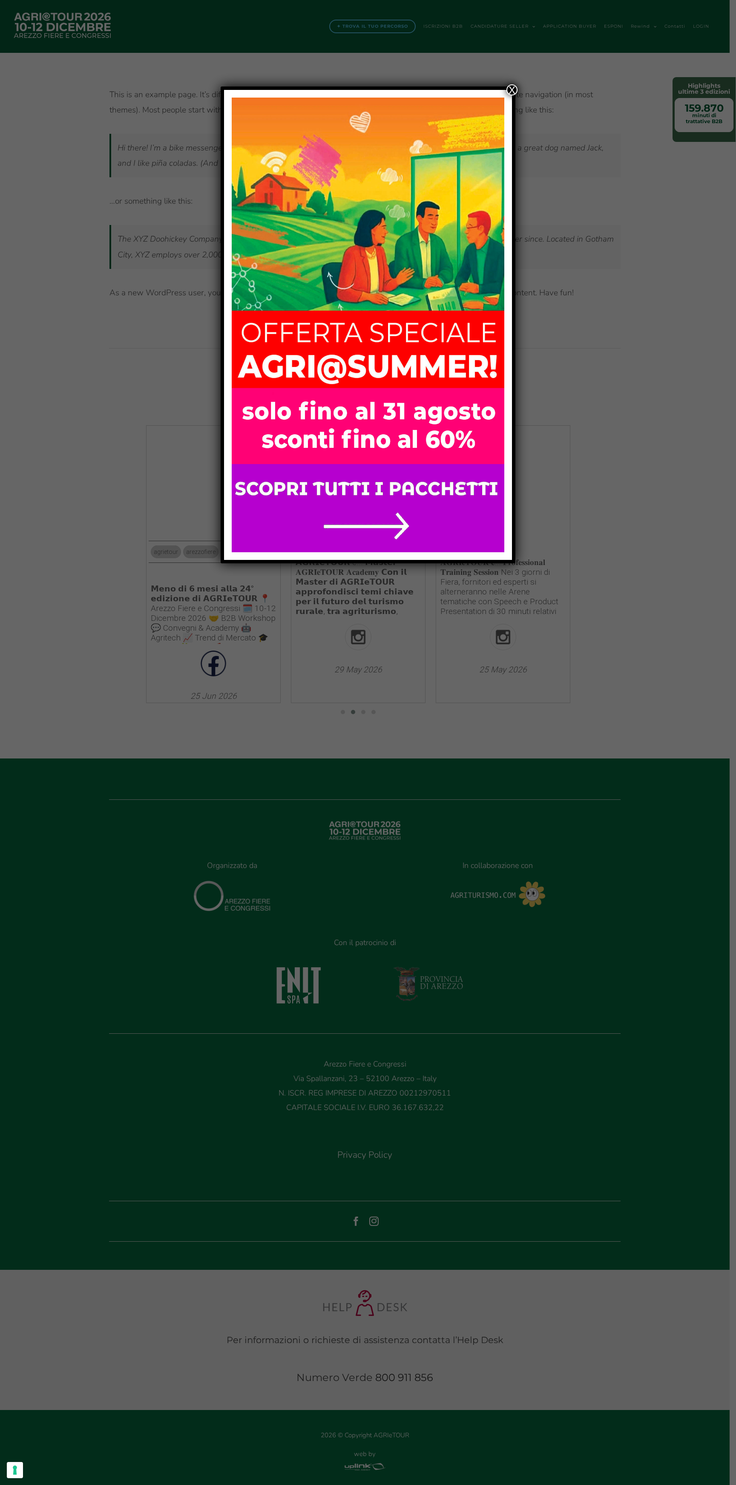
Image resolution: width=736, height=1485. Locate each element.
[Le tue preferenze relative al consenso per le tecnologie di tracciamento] (15, 1470)
